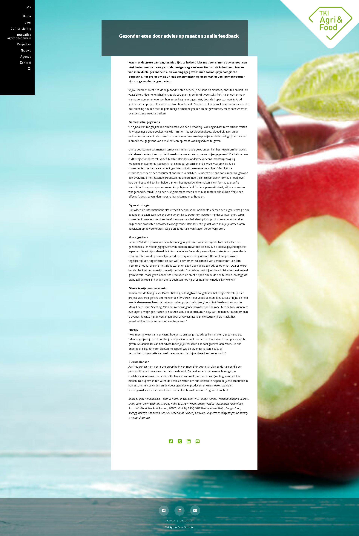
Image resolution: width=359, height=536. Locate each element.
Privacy (170, 520)
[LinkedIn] (179, 511)
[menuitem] (17, 6)
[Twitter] (164, 511)
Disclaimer (186, 520)
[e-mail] (195, 510)
